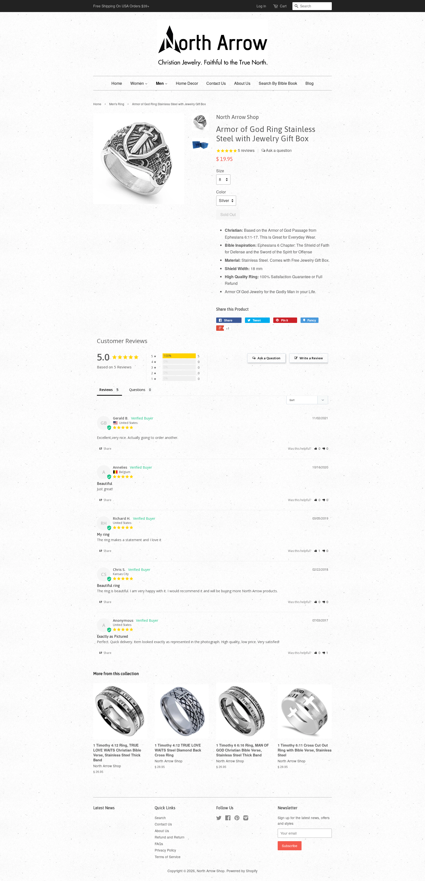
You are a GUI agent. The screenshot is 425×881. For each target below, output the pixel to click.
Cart (283, 5)
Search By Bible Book (278, 83)
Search (160, 817)
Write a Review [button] (311, 358)
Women (137, 83)
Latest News (104, 808)
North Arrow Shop (211, 870)
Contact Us (216, 83)
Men (160, 83)
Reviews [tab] (106, 389)
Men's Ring (116, 104)
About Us (242, 83)
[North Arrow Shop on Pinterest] (237, 818)
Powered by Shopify (242, 870)
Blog (309, 83)
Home (116, 83)
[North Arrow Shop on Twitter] (219, 818)
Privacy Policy (165, 850)
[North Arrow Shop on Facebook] (228, 818)
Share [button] (107, 449)
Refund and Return (169, 837)
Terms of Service (168, 856)
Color (221, 192)
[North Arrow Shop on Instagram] (245, 818)
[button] (317, 449)
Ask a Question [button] (269, 358)
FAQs (159, 843)
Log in (261, 5)
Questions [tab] (137, 389)
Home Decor (187, 83)
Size (220, 170)
